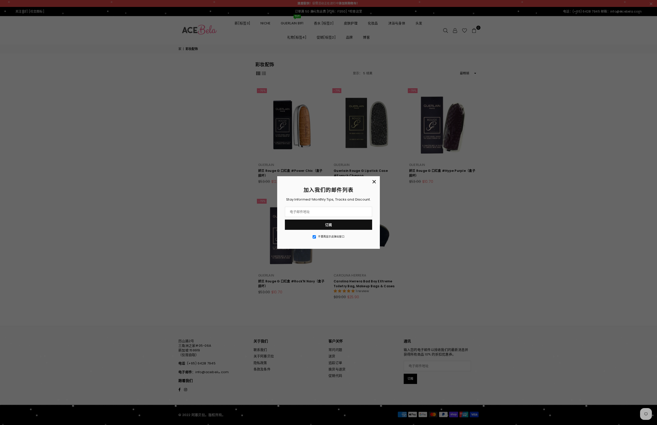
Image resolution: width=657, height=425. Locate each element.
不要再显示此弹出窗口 (331, 237)
